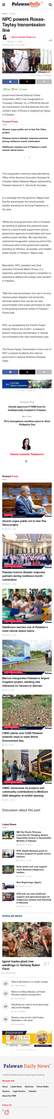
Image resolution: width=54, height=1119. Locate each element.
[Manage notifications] (6, 1112)
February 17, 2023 (14, 41)
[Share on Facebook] (10, 81)
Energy (12, 13)
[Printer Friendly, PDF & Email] (15, 88)
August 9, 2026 (10, 529)
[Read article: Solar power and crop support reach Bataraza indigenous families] (8, 869)
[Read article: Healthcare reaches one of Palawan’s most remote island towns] (27, 606)
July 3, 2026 (9, 745)
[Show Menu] (3, 4)
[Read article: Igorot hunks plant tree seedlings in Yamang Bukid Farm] (27, 939)
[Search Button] (50, 4)
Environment (11, 727)
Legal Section (19, 1091)
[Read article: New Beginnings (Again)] (8, 885)
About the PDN (9, 1095)
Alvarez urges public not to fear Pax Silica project (24, 131)
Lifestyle (32, 1091)
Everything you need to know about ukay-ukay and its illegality (30, 1006)
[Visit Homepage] (26, 4)
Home (4, 13)
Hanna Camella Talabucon (24, 37)
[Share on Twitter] (27, 81)
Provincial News (13, 566)
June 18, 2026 (9, 800)
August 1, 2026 (10, 584)
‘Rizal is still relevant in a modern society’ (29, 981)
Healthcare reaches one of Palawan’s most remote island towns (24, 148)
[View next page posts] (29, 157)
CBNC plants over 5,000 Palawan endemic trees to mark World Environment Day (22, 736)
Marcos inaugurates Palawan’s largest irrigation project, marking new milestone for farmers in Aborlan (25, 681)
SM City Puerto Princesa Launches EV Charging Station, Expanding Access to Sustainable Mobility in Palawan (33, 836)
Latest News (16, 1086)
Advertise (29, 1086)
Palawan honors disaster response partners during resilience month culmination (25, 139)
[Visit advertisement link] (27, 384)
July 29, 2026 (9, 690)
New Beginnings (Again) (28, 882)
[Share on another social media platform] (44, 81)
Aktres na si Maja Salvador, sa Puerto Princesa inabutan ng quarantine (28, 993)
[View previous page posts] (24, 157)
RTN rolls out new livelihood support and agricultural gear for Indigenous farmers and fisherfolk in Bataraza (33, 898)
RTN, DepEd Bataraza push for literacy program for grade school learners (33, 853)
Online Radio (42, 1086)
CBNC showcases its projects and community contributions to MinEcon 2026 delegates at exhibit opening (25, 791)
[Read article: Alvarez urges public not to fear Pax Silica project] (27, 500)
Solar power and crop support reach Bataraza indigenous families (31, 869)
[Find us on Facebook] (3, 1110)
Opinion (6, 1091)
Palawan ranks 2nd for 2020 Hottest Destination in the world (27, 1019)
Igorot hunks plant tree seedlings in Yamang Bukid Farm (21, 965)
